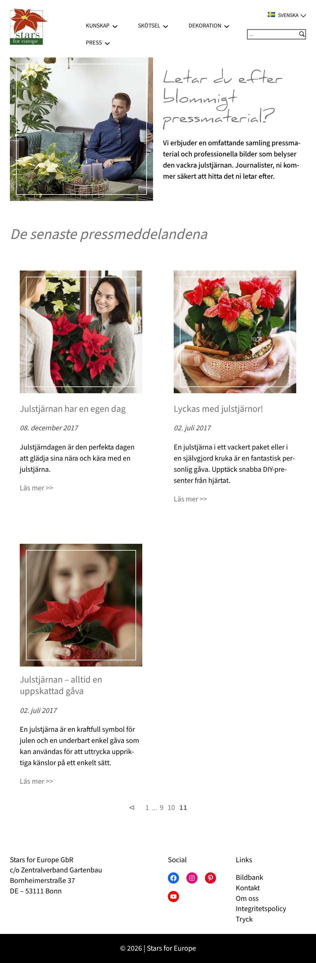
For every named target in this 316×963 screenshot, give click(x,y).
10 (171, 807)
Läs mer (32, 488)
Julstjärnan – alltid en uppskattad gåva (61, 685)
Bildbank (249, 877)
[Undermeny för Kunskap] (115, 26)
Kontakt (248, 888)
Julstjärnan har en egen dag (73, 409)
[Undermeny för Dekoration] (227, 26)
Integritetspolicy (261, 908)
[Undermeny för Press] (107, 43)
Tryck (244, 919)
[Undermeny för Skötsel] (165, 26)
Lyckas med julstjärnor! (218, 409)
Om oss (247, 898)
